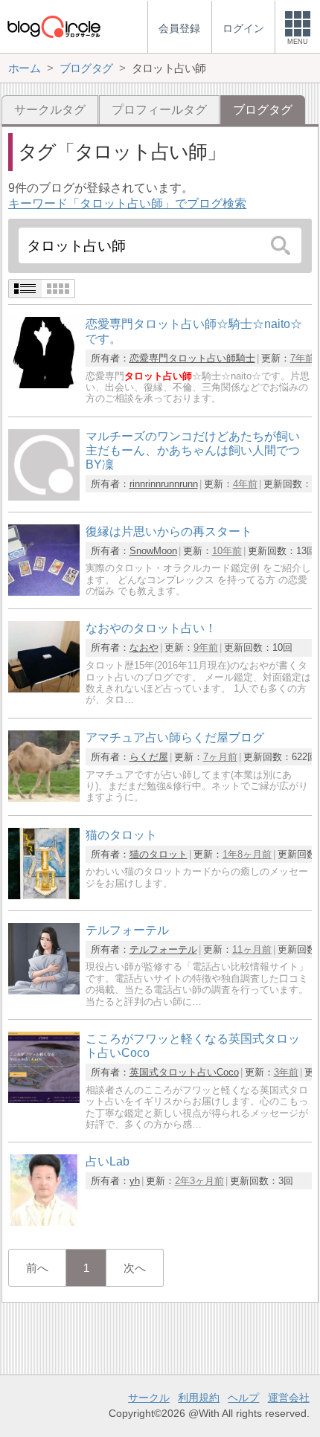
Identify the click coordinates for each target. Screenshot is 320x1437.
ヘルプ (243, 1398)
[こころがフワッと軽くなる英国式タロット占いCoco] (44, 1099)
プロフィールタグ (159, 109)
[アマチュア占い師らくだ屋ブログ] (44, 797)
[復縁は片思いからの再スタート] (44, 591)
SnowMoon (153, 550)
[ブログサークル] (53, 26)
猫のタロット (158, 854)
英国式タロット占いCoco (184, 1072)
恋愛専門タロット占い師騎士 (192, 358)
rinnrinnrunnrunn (163, 483)
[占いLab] (44, 1221)
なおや (144, 647)
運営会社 (289, 1398)
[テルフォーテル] (44, 990)
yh (134, 1180)
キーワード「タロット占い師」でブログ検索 (127, 203)
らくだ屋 (148, 756)
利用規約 (199, 1398)
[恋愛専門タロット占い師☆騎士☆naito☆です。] (44, 384)
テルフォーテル (163, 949)
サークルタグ (50, 109)
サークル (149, 1398)
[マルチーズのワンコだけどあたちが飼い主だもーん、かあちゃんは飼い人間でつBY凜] (44, 496)
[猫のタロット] (44, 895)
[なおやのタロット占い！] (44, 688)
